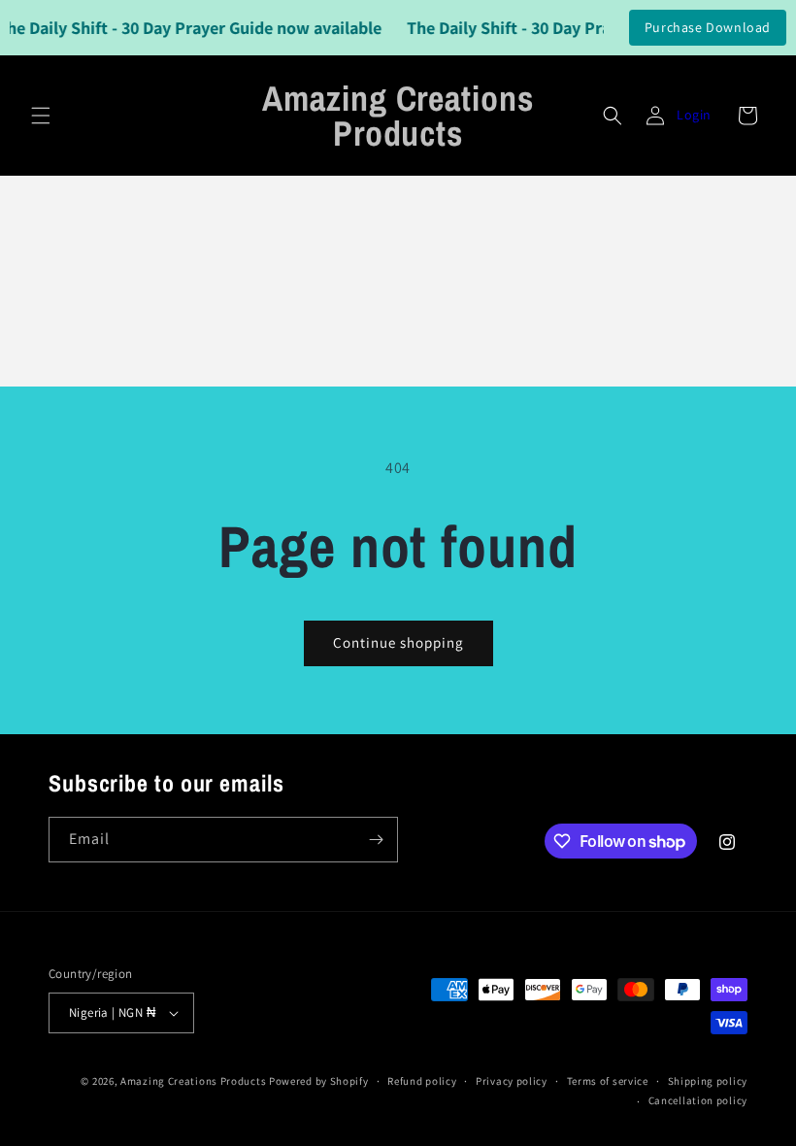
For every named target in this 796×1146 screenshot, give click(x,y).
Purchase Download (708, 27)
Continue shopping (398, 642)
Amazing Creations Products (194, 1081)
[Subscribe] (375, 839)
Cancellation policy (697, 1100)
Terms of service (607, 1081)
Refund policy (421, 1081)
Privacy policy (511, 1081)
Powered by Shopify (319, 1081)
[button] (40, 115)
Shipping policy (708, 1081)
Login (694, 114)
